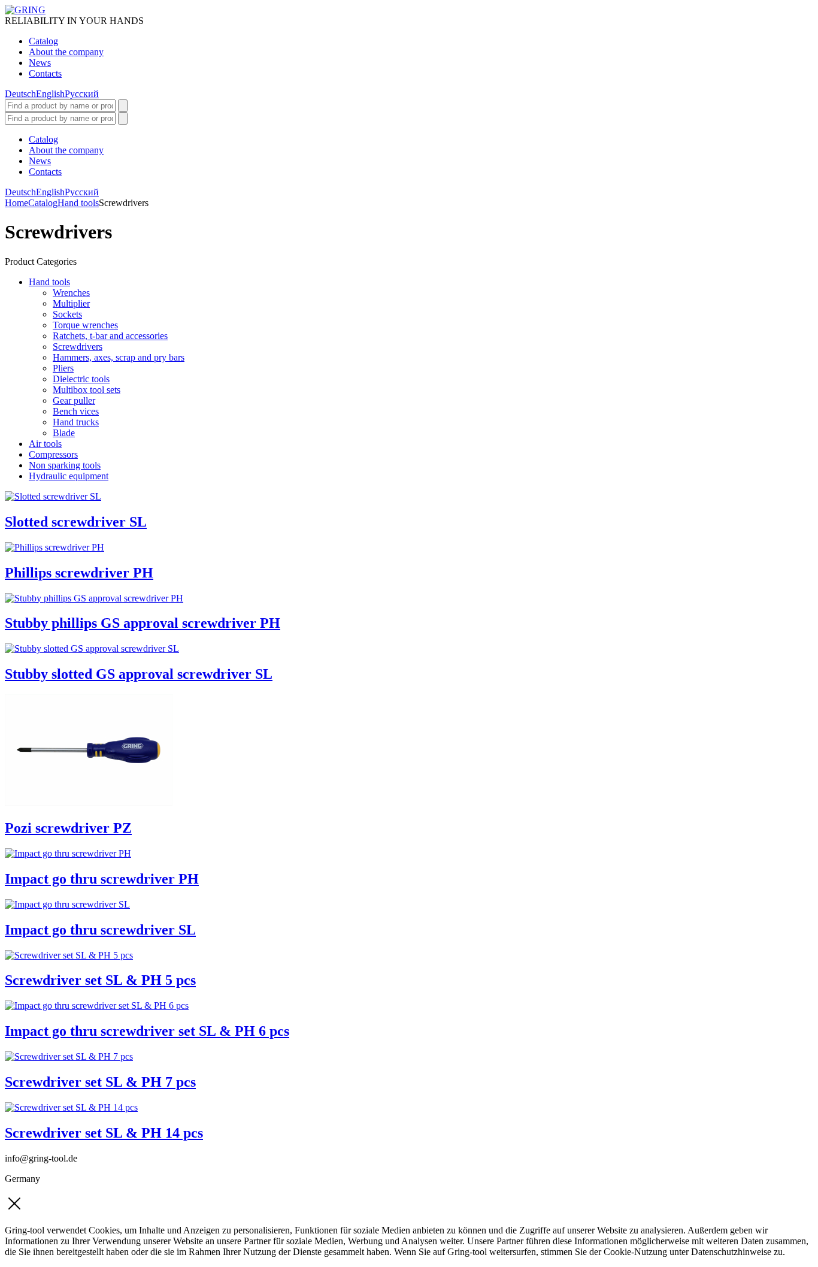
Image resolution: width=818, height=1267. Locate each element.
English (50, 94)
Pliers (63, 368)
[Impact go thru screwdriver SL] (67, 904)
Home (16, 203)
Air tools (45, 444)
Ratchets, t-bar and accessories (110, 336)
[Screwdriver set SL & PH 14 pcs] (71, 1107)
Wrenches (71, 293)
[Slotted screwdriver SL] (53, 496)
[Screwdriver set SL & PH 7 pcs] (69, 1056)
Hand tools (78, 203)
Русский (82, 94)
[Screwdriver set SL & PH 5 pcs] (69, 955)
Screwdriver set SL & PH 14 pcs (104, 1133)
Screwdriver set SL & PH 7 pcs (100, 1082)
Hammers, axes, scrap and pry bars (118, 357)
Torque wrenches (85, 325)
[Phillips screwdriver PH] (54, 547)
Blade (64, 433)
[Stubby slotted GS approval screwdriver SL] (92, 648)
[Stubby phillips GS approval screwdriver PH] (94, 598)
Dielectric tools (81, 379)
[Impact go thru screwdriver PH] (68, 853)
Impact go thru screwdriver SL (100, 930)
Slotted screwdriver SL (76, 522)
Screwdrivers (77, 346)
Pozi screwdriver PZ (68, 828)
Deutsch (20, 94)
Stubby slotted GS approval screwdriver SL (138, 674)
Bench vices (76, 411)
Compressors (53, 454)
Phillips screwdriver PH (79, 572)
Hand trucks (76, 422)
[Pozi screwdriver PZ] (88, 802)
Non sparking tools (65, 465)
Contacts (45, 73)
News (40, 63)
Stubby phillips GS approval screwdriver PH (142, 623)
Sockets (67, 314)
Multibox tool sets (86, 390)
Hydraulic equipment (68, 476)
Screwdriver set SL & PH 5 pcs (100, 980)
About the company (66, 52)
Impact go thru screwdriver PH (102, 879)
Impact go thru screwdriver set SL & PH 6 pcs (147, 1031)
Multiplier (71, 303)
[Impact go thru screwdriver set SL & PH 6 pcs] (97, 1005)
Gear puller (74, 400)
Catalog (43, 41)
